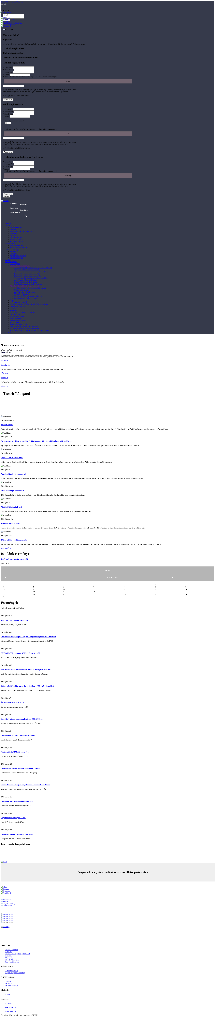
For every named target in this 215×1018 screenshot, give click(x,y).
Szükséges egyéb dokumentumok (26, 298)
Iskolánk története (16, 227)
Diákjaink (8, 984)
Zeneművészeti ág (16, 245)
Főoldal (8, 223)
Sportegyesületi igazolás (18, 324)
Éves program (15, 264)
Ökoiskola (13, 235)
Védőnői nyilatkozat (21, 294)
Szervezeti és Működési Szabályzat (22, 312)
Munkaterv (14, 310)
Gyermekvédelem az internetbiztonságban (24, 326)
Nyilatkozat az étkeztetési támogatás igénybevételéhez (29, 304)
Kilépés (6, 196)
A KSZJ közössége (12, 250)
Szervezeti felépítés (16, 241)
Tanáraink (13, 252)
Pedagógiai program (17, 316)
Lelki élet (13, 229)
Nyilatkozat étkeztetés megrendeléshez (28, 296)
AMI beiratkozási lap (17, 306)
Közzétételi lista (15, 318)
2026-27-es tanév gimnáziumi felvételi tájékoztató (31, 272)
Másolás (6, 406)
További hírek (6, 548)
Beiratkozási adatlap (21, 290)
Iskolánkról (9, 225)
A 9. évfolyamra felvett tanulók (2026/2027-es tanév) (33, 268)
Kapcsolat (8, 332)
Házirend (13, 308)
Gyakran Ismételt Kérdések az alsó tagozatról (30, 288)
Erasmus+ (13, 233)
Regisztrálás (8, 99)
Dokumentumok (11, 262)
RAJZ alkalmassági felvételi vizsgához (28, 284)
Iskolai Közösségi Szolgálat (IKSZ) (22, 231)
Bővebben (4, 361)
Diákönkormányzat (16, 258)
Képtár (7, 260)
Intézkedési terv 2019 (17, 320)
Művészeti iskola (11, 243)
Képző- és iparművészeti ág (19, 248)
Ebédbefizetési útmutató (18, 302)
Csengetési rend (15, 314)
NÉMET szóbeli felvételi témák (25, 282)
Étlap (12, 300)
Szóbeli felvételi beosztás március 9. (27, 274)
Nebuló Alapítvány (16, 239)
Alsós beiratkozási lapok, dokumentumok (24, 286)
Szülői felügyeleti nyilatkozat (24, 292)
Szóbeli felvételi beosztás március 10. (27, 276)
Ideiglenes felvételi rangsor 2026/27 (27, 270)
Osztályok (13, 254)
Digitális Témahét (16, 237)
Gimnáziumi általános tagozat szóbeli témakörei (31, 278)
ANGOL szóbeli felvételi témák (25, 280)
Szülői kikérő (14, 322)
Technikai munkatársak (18, 256)
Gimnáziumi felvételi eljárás (20, 266)
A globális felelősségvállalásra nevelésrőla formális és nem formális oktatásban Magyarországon (29, 329)
